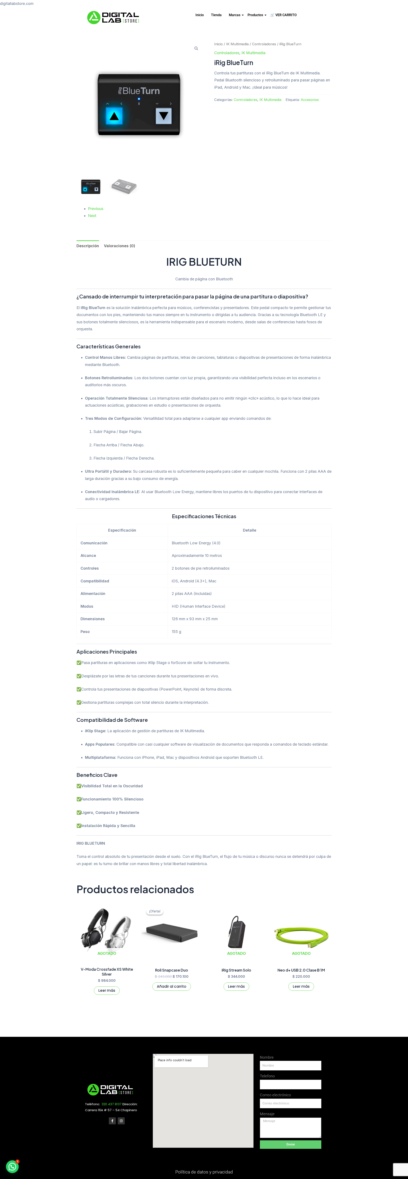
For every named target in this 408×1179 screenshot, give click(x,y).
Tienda (216, 15)
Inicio (200, 15)
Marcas (234, 15)
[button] (196, 48)
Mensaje (267, 1114)
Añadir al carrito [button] (171, 986)
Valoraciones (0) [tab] (119, 246)
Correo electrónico (275, 1095)
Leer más (106, 990)
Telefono (267, 1076)
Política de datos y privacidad (204, 1172)
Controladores (264, 44)
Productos (255, 15)
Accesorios (310, 100)
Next (92, 215)
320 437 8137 (112, 1104)
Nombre (267, 1057)
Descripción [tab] (87, 246)
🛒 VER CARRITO (283, 15)
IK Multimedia (237, 44)
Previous (95, 208)
